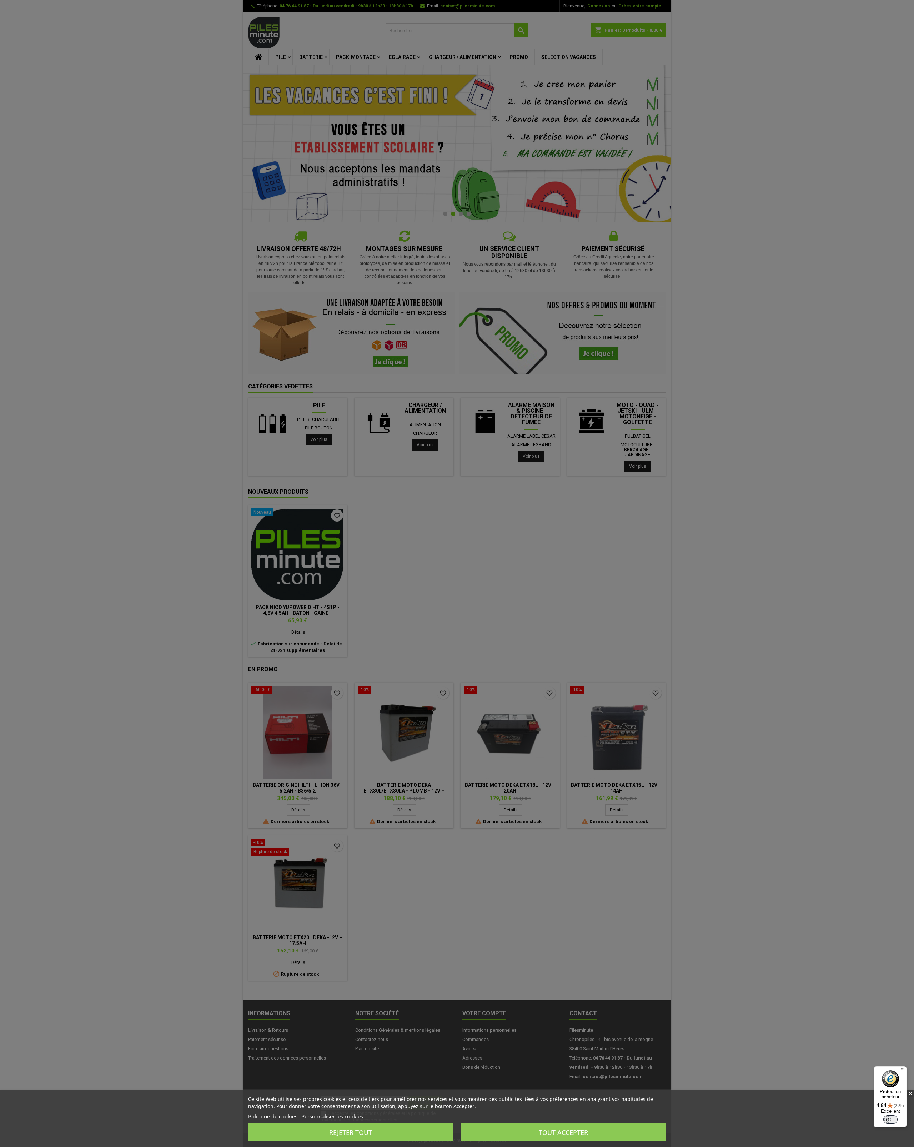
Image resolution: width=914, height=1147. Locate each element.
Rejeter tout (350, 1132)
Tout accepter (563, 1132)
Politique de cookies (272, 1116)
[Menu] (902, 1070)
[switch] (890, 1119)
